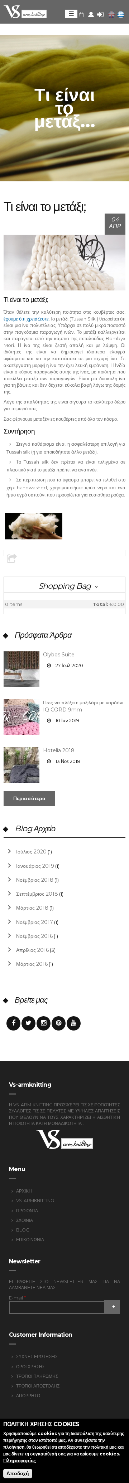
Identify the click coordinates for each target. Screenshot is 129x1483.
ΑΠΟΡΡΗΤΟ (28, 1395)
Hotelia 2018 (59, 750)
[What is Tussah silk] (111, 14)
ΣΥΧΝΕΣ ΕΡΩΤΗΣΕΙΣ (37, 1356)
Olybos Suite (59, 654)
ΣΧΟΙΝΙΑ (24, 1220)
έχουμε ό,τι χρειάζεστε (26, 319)
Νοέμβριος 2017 (34, 922)
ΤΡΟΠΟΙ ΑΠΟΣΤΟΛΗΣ (37, 1386)
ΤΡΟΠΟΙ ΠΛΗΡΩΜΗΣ (37, 1376)
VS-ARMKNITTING (35, 1200)
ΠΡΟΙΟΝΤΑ (27, 1210)
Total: (100, 604)
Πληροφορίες (19, 1460)
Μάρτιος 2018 (32, 908)
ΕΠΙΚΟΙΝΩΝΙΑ (30, 1239)
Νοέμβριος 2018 (34, 880)
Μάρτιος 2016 (32, 964)
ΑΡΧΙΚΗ (24, 1191)
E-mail (17, 1298)
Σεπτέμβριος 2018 (37, 894)
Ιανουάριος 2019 (35, 866)
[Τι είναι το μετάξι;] (120, 14)
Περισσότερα (29, 798)
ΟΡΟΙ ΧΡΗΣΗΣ (30, 1366)
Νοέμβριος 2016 (34, 936)
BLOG (22, 1230)
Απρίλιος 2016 (32, 950)
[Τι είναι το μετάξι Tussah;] (33, 526)
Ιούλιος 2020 (31, 851)
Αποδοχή (17, 1473)
